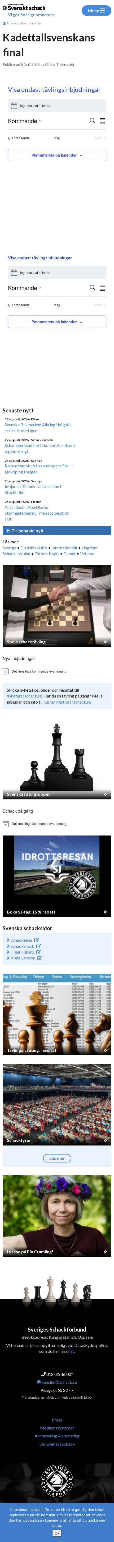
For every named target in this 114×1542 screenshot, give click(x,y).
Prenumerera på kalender (54, 155)
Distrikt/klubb (33, 547)
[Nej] (107, 1522)
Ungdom (90, 547)
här (71, 1351)
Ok (57, 1533)
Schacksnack (22, 946)
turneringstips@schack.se (67, 701)
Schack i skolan (16, 553)
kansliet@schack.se (59, 1382)
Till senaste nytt (27, 531)
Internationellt (64, 547)
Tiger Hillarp (22, 951)
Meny (93, 10)
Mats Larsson (22, 957)
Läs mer (57, 1158)
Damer (69, 553)
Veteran (87, 553)
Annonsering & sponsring (57, 1435)
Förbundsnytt (46, 553)
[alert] (57, 105)
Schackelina (21, 939)
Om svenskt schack (57, 1443)
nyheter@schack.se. (25, 695)
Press (57, 1419)
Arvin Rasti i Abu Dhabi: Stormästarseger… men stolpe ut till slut (37, 513)
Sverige (9, 547)
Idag (57, 138)
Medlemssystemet (57, 1427)
